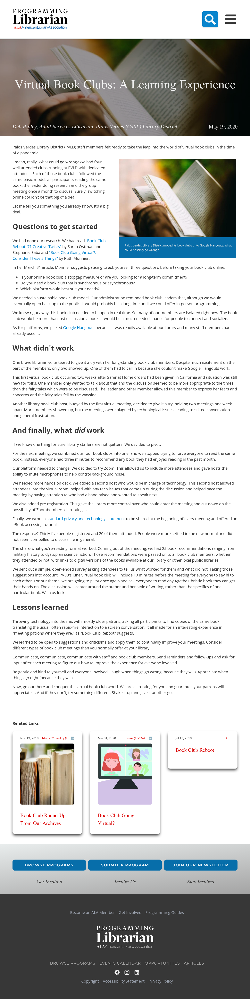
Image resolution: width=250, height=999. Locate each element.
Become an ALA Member (92, 912)
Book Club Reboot (195, 749)
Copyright (90, 981)
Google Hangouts (79, 327)
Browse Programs (49, 865)
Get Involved (130, 912)
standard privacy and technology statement (86, 518)
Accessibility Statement (124, 981)
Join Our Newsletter (200, 865)
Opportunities (162, 963)
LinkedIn (137, 972)
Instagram (127, 972)
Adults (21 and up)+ (54, 738)
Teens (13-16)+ (135, 738)
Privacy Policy (160, 981)
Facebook (117, 972)
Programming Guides (164, 912)
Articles (194, 963)
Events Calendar (120, 963)
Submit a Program (125, 865)
